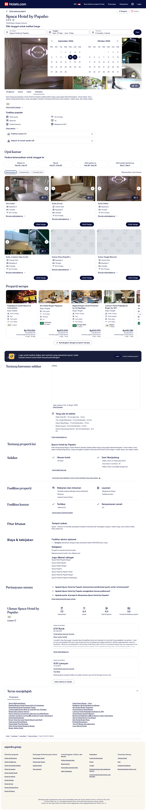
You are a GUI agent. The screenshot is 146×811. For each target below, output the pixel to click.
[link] (135, 11)
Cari (137, 32)
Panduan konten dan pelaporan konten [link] (99, 770)
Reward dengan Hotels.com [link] (127, 769)
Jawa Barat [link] (23, 736)
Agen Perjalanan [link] (66, 771)
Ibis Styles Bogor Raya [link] (81, 720)
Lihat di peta (58, 407)
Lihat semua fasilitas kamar (62, 513)
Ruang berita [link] (65, 764)
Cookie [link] (91, 765)
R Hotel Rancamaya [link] (80, 722)
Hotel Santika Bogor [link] (16, 718)
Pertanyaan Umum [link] (39, 762)
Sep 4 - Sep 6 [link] (125, 165)
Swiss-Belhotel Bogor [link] (17, 703)
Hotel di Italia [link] (9, 780)
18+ (136, 86)
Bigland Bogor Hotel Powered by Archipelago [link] (26, 705)
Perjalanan (124, 4)
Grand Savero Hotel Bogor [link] (83, 709)
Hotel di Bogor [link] (32, 736)
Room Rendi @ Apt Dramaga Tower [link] (22, 707)
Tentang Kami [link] (122, 758)
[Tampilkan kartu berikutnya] (140, 314)
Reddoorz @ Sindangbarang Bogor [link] (86, 705)
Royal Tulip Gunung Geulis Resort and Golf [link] (25, 720)
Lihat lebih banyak (59, 470)
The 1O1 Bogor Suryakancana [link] (84, 724)
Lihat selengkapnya (59, 437)
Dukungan (112, 4)
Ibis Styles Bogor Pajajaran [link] (83, 707)
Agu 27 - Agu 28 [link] (56, 165)
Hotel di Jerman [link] (10, 776)
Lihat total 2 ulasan (13, 107)
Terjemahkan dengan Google (63, 634)
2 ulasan (10, 620)
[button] (61, 52)
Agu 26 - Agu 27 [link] (21, 165)
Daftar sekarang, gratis (130, 356)
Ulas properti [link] (37, 769)
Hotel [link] (7, 736)
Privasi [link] (91, 762)
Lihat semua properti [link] (17, 11)
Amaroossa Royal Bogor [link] (18, 722)
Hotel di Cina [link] (9, 784)
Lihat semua (10, 128)
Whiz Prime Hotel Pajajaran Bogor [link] (22, 726)
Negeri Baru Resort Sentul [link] (19, 712)
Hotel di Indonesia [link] (11, 758)
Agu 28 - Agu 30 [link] (90, 165)
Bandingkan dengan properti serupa (74, 343)
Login (139, 4)
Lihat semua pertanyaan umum (64, 599)
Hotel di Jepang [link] (10, 769)
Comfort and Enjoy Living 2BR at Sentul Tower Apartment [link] (31, 716)
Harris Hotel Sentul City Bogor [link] (84, 718)
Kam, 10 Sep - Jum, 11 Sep (63, 33)
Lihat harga (41, 224)
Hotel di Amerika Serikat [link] (13, 765)
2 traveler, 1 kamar (102, 33)
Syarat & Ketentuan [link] (96, 758)
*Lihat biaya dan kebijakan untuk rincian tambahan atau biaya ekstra (75, 478)
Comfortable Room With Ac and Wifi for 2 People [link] (27, 709)
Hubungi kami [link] (37, 765)
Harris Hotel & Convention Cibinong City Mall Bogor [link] (29, 714)
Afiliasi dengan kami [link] (67, 760)
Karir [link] (119, 762)
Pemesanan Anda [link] (38, 758)
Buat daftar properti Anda (94, 4)
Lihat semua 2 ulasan (63, 682)
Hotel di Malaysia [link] (10, 762)
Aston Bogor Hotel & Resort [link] (83, 714)
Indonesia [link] (14, 736)
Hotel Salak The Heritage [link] (18, 724)
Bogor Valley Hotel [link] (16, 728)
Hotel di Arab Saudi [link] (11, 773)
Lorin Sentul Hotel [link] (80, 726)
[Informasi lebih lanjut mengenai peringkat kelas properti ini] (13, 20)
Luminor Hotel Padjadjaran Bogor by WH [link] (88, 712)
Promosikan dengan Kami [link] (69, 767)
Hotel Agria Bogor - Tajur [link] (82, 703)
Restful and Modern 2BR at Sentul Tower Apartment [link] (93, 716)
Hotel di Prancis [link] (10, 791)
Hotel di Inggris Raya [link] (11, 787)
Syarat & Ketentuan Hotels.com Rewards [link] (100, 775)
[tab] (13, 697)
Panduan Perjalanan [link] (124, 765)
